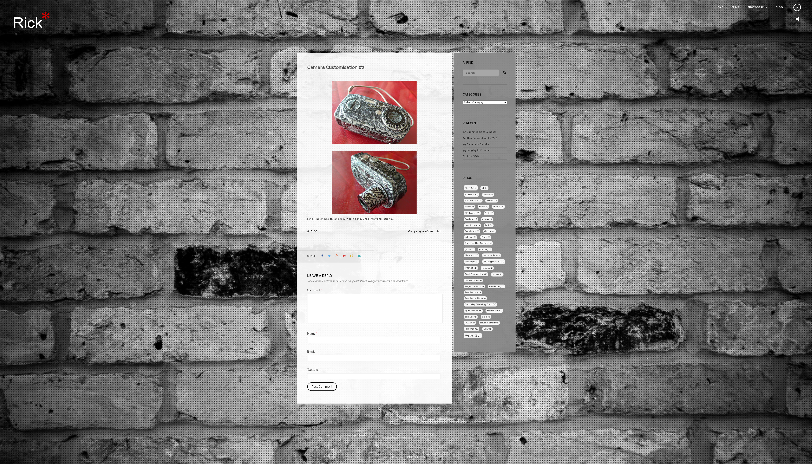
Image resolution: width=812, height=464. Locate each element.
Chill (489, 213)
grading (485, 249)
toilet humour (489, 323)
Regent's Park (474, 286)
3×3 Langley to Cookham (477, 150)
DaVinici (471, 219)
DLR (488, 225)
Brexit (498, 206)
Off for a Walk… (471, 156)
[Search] (503, 71)
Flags (485, 237)
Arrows (492, 200)
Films (735, 7)
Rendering (496, 286)
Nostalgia (471, 261)
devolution (472, 225)
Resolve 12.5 (473, 292)
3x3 (470, 187)
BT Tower (472, 213)
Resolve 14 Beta (475, 298)
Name (312, 333)
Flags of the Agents (478, 243)
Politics (487, 268)
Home (719, 7)
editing (470, 237)
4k (484, 188)
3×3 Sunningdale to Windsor (479, 132)
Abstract (471, 194)
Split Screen (473, 310)
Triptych (471, 328)
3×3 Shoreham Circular (476, 144)
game (469, 249)
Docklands (472, 231)
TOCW (470, 323)
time (486, 317)
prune (497, 274)
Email (312, 351)
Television (494, 310)
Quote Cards (473, 280)
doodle (489, 231)
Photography (757, 7)
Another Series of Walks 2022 (480, 138)
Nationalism (491, 255)
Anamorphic (473, 200)
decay (487, 219)
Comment (314, 290)
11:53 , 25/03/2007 (422, 231)
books (483, 206)
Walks (473, 335)
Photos (471, 268)
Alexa (488, 194)
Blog (779, 7)
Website (312, 369)
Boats (469, 206)
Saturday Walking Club (480, 304)
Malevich (471, 255)
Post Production (476, 274)
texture (471, 317)
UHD (487, 329)
